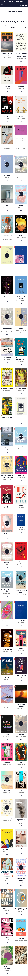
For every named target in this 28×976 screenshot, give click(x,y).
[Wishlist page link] (8, 3)
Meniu (5, 4)
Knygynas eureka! (14, 11)
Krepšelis (24, 5)
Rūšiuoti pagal (4, 25)
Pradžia (2, 18)
